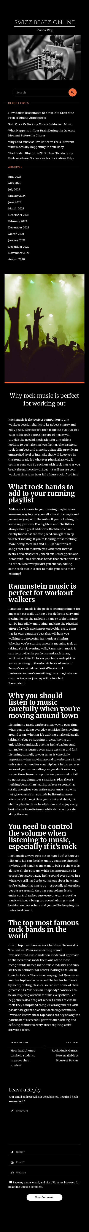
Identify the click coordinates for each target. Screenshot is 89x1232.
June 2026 (14, 176)
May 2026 (14, 183)
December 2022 (18, 215)
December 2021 (18, 227)
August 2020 (16, 259)
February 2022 (17, 221)
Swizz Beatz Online (44, 22)
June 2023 (14, 202)
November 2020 (19, 253)
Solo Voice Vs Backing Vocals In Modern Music (40, 124)
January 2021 (16, 240)
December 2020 (18, 246)
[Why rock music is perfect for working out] (44, 328)
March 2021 (16, 234)
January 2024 (17, 195)
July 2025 (14, 189)
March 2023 (16, 208)
